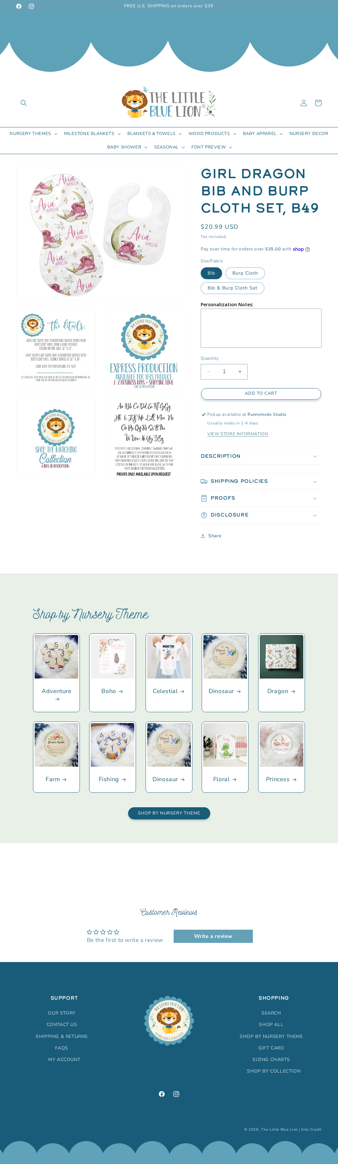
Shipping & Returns (62, 1036)
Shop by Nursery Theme (169, 813)
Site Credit (311, 1129)
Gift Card (271, 1048)
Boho (109, 691)
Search (271, 1013)
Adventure (56, 691)
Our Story (61, 1013)
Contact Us (62, 1024)
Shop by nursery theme (271, 1036)
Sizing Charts (271, 1059)
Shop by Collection (273, 1071)
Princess (277, 779)
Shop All (271, 1024)
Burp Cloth (245, 273)
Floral (221, 779)
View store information (237, 434)
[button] (24, 103)
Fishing (109, 779)
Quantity (210, 358)
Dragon (277, 691)
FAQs (61, 1048)
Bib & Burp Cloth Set (232, 288)
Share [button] (214, 536)
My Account (64, 1059)
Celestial (165, 691)
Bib (211, 273)
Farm (53, 779)
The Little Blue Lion (279, 1129)
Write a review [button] (213, 936)
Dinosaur (221, 691)
